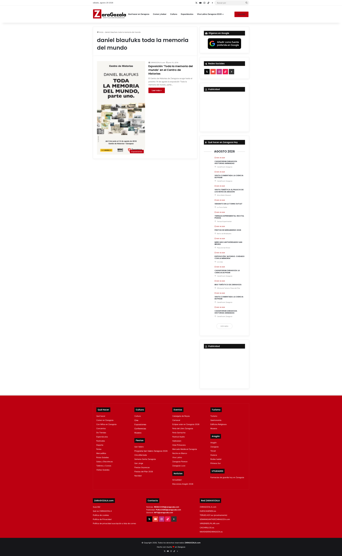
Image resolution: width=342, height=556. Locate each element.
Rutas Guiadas (102, 457)
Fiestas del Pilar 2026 (143, 471)
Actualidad (176, 480)
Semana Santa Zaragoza (145, 459)
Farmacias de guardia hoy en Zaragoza (227, 477)
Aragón (213, 443)
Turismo (213, 416)
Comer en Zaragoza (104, 420)
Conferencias (140, 428)
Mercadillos (101, 453)
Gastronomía (215, 420)
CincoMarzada (140, 455)
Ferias (98, 449)
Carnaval (176, 420)
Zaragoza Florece (179, 461)
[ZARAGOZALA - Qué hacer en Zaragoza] (109, 14)
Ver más (224, 326)
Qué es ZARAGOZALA (102, 511)
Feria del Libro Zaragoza (182, 428)
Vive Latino (177, 457)
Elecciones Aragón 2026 (182, 484)
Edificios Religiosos (218, 424)
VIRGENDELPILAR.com (209, 523)
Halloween (176, 441)
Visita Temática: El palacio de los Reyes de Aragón (229, 190)
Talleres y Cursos (103, 466)
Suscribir (241, 14)
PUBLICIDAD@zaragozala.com (168, 510)
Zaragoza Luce (178, 466)
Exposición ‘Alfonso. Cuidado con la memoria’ (229, 257)
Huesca (213, 455)
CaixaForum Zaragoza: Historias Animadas (226, 162)
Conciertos (101, 428)
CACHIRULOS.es (207, 528)
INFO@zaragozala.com (163, 512)
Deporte (99, 445)
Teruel (213, 451)
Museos (137, 433)
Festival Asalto (178, 437)
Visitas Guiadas (102, 470)
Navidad (137, 476)
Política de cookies (101, 515)
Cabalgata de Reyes (181, 416)
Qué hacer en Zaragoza (138, 14)
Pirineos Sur (215, 463)
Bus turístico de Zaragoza (228, 284)
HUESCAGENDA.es (208, 511)
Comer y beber (159, 14)
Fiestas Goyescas (142, 467)
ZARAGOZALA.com (157, 62)
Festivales (100, 441)
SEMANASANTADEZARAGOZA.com (215, 519)
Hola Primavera (179, 445)
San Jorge (138, 463)
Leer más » (157, 90)
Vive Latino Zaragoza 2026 (209, 14)
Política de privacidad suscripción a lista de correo (114, 523)
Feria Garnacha (178, 433)
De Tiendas (101, 433)
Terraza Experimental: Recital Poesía (229, 217)
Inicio (101, 32)
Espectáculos (187, 14)
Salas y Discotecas (104, 461)
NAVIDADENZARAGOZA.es (211, 532)
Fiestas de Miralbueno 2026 (228, 230)
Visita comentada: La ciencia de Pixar (229, 176)
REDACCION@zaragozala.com (166, 507)
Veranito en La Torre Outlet (228, 203)
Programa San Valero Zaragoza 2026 (151, 451)
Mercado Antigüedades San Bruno (228, 243)
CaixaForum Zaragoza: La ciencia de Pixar (227, 271)
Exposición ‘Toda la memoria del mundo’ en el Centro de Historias (170, 70)
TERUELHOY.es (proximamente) (213, 515)
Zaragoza (214, 447)
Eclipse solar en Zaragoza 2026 (185, 424)
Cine (136, 420)
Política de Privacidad (102, 519)
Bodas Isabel (215, 459)
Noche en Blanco (179, 453)
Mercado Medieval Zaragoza (184, 449)
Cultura (173, 14)
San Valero (139, 447)
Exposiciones (140, 424)
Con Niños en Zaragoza (106, 424)
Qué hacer (100, 416)
